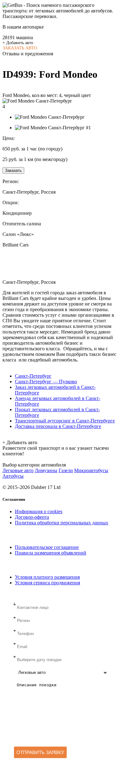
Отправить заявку (40, 752)
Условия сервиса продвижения (47, 582)
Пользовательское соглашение (47, 547)
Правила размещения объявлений (50, 552)
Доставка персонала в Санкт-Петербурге (58, 426)
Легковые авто (18, 470)
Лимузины (46, 470)
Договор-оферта (32, 517)
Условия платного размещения (47, 577)
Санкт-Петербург (33, 376)
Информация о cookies (38, 511)
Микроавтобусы (91, 470)
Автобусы (13, 476)
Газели (66, 470)
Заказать (13, 170)
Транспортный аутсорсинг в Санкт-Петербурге (65, 420)
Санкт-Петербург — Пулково (46, 381)
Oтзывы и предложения (27, 53)
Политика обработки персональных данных (61, 522)
